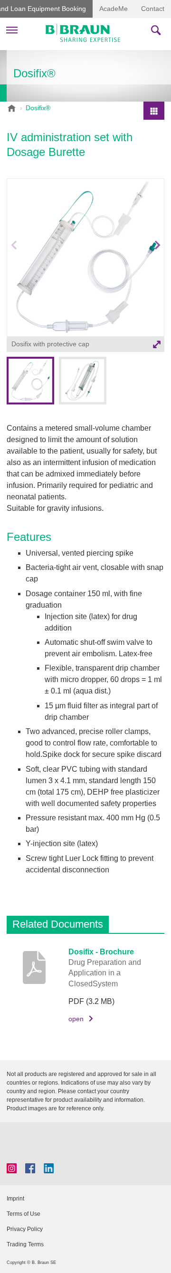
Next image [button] (157, 267)
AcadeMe (113, 8)
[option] (85, 266)
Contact (152, 8)
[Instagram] (12, 1168)
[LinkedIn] (49, 1168)
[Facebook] (30, 1168)
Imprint (15, 1198)
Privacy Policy (25, 1229)
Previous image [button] (14, 267)
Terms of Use (23, 1214)
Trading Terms (25, 1244)
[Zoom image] (85, 257)
